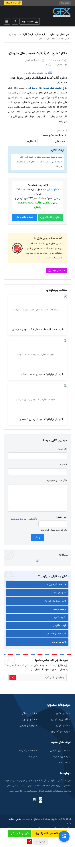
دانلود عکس (60, 617)
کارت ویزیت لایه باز (59, 719)
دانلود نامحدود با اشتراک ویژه (49, 833)
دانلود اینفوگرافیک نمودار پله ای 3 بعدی (41, 419)
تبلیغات (31, 756)
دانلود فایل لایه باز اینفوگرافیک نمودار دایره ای (38, 330)
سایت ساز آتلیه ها (27, 750)
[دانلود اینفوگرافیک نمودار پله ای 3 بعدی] (37, 399)
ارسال (37, 537)
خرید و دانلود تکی (24, 217)
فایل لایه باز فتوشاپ (56, 634)
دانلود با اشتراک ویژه (50, 217)
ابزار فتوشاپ (41, 34)
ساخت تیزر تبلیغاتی (59, 750)
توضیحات (41, 841)
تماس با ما (63, 762)
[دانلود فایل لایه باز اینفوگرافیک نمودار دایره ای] (37, 310)
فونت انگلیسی (59, 625)
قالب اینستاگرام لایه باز (55, 601)
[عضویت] (12, 677)
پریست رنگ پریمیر (59, 731)
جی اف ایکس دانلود (59, 34)
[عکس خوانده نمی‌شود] (24, 519)
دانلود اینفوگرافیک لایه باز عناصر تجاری (42, 374)
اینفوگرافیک (27, 34)
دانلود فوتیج (60, 593)
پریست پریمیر (59, 609)
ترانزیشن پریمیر (27, 725)
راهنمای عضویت (61, 756)
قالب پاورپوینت (59, 642)
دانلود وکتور (29, 719)
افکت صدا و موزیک (56, 584)
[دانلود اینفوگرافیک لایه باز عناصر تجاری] (37, 354)
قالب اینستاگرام (28, 713)
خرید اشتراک (11, 3)
